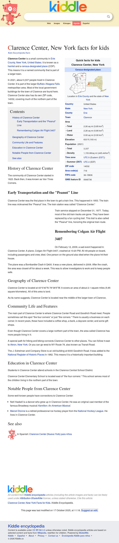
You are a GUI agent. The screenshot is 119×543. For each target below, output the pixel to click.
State (67, 108)
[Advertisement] (59, 35)
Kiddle (11, 535)
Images (57, 23)
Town (68, 117)
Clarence (88, 117)
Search (108, 16)
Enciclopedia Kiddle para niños (76, 535)
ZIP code (69, 166)
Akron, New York (19, 344)
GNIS (67, 179)
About (31, 535)
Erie (85, 112)
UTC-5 (87, 157)
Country (69, 103)
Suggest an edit (89, 510)
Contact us (53, 535)
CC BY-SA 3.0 (39, 530)
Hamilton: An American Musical (54, 405)
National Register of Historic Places (26, 354)
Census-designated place (88, 69)
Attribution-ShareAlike (31, 498)
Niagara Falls (53, 83)
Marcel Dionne (17, 411)
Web (49, 23)
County (68, 112)
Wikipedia (41, 532)
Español (86, 23)
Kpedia (77, 23)
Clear (102, 16)
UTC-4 (87, 161)
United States (34, 62)
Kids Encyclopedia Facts (19, 52)
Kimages (67, 23)
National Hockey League (90, 411)
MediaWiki (83, 532)
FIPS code (70, 174)
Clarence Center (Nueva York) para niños (50, 434)
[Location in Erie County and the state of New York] (88, 82)
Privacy (41, 535)
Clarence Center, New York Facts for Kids (29, 502)
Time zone (70, 157)
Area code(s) (71, 170)
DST (79, 161)
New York (88, 108)
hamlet (11, 66)
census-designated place (35, 66)
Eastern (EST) (97, 157)
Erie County (83, 96)
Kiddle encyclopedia (34, 494)
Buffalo (41, 83)
